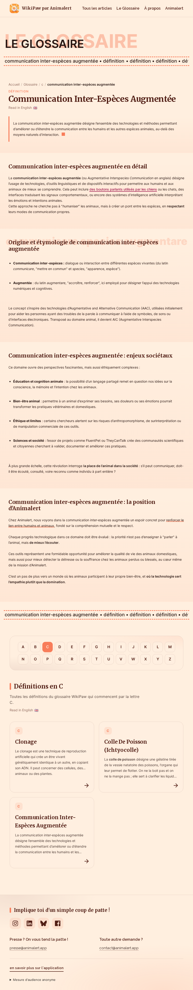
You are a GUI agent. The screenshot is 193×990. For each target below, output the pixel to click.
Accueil (14, 84)
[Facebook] (57, 923)
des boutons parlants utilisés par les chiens (123, 189)
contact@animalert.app (119, 948)
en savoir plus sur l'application (37, 968)
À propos (152, 8)
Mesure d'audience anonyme (34, 980)
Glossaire (30, 84)
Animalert (174, 8)
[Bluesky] (43, 923)
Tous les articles (97, 8)
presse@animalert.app (28, 948)
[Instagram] (15, 923)
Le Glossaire (128, 8)
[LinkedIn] (29, 923)
